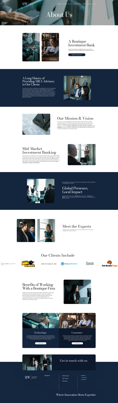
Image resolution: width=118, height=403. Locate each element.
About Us (60, 3)
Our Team (65, 3)
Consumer (50, 47)
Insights (84, 3)
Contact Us (89, 3)
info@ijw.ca (84, 379)
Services (70, 3)
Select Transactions (77, 3)
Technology (31, 47)
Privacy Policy (47, 389)
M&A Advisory (47, 381)
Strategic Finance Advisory (49, 382)
